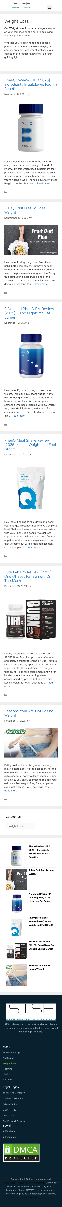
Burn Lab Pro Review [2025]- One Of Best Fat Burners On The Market (28, 576)
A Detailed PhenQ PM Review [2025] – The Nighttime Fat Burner (29, 313)
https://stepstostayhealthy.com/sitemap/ (24, 1182)
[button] (49, 7)
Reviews (7, 1080)
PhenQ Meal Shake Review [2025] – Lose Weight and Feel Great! (30, 444)
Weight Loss (24, 192)
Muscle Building (11, 1052)
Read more (43, 183)
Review (12, 192)
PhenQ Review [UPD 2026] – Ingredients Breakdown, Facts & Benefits (31, 84)
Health (6, 1074)
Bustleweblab (31, 1197)
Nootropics (8, 1058)
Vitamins (7, 1069)
